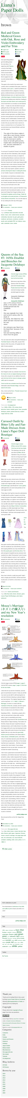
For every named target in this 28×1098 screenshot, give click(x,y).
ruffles (21, 942)
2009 (4, 1086)
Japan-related (6, 1045)
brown (2, 214)
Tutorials (5, 1056)
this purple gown (8, 551)
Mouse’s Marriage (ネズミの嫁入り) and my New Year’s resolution (13, 610)
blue (5, 831)
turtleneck (3, 598)
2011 (4, 1082)
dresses (19, 593)
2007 (4, 1090)
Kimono (23, 833)
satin (2, 223)
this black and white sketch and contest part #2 (13, 101)
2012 (4, 1080)
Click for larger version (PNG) (19, 274)
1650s (9, 407)
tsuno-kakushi (18, 837)
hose (20, 409)
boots (10, 593)
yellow (20, 839)
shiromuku (9, 837)
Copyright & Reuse (18, 1010)
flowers (6, 833)
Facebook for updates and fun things (10, 194)
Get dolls (18, 51)
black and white (14, 212)
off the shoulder (20, 938)
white (11, 413)
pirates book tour (15, 411)
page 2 (23, 683)
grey (8, 936)
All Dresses (6, 1067)
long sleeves (10, 938)
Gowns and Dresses (13, 591)
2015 (4, 1073)
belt (14, 930)
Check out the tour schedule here (10, 383)
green (21, 217)
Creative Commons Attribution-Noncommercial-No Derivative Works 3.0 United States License (14, 1023)
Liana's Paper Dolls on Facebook (16, 999)
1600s (6, 407)
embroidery (4, 217)
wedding (8, 839)
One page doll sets (13, 829)
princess (20, 940)
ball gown (11, 930)
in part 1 (11, 88)
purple (8, 942)
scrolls (8, 944)
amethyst (6, 212)
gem (16, 217)
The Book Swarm (5, 341)
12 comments (6, 268)
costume (9, 932)
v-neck (10, 946)
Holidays (5, 1043)
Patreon (11, 66)
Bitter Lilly (21, 452)
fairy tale (10, 217)
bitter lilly (6, 593)
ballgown (7, 930)
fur (13, 217)
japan (13, 833)
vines (11, 223)
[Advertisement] (13, 239)
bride (8, 831)
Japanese (17, 833)
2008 (4, 1088)
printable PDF (11, 221)
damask (22, 214)
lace (18, 936)
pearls (2, 221)
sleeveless (17, 944)
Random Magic (15, 385)
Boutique (4, 932)
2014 (4, 1075)
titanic (21, 596)
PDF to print (5, 51)
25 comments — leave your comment (12, 826)
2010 (4, 1084)
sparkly (21, 944)
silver (11, 944)
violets (15, 223)
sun (13, 837)
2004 (4, 1093)
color (10, 214)
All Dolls (5, 1065)
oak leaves (9, 219)
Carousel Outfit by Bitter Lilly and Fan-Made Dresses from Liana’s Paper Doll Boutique (13, 427)
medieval (3, 219)
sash (3, 944)
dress (19, 932)
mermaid (14, 938)
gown (23, 593)
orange (3, 940)
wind (16, 839)
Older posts (8, 849)
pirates (8, 411)
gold (18, 217)
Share (18, 54)
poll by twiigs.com (22, 814)
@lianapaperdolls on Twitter (15, 1001)
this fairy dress (19, 551)
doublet (12, 409)
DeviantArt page (5, 485)
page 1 (19, 683)
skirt (14, 944)
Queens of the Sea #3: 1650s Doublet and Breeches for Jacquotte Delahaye (13, 259)
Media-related (6, 1047)
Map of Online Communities (19, 506)
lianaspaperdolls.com (17, 1027)
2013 (4, 1078)
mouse (3, 835)
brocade (21, 212)
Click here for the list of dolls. (18, 448)
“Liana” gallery (22, 485)
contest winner (15, 214)
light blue (22, 936)
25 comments (6, 619)
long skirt (4, 938)
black (20, 407)
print (6, 221)
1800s (3, 930)
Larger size (5, 49)
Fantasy (10, 210)
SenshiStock (21, 719)
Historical (5, 1041)
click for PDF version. (16, 276)
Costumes (14, 932)
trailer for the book (6, 387)
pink (18, 596)
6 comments (6, 438)
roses (24, 221)
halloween (13, 936)
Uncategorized (12, 405)
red (16, 221)
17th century (15, 407)
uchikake (3, 839)
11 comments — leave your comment (12, 207)
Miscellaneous (6, 1050)
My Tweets (5, 956)
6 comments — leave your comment (12, 588)
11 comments (6, 54)
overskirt (21, 219)
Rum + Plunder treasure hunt (19, 391)
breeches (3, 409)
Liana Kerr (15, 1018)
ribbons (20, 221)
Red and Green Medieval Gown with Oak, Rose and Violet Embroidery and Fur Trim (13, 39)
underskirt (6, 223)
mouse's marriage (10, 835)
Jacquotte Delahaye (17, 301)
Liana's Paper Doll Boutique (8, 596)
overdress (15, 219)
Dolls (4, 1035)
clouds (16, 831)
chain (6, 214)
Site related (6, 1054)
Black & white (20, 49)
